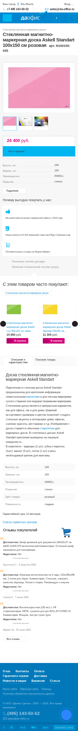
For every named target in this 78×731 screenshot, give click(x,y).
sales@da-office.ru (62, 9)
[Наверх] (4, 727)
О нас (7, 671)
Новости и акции (14, 680)
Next (70, 87)
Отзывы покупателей (20, 530)
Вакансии (38, 680)
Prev (8, 87)
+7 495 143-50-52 (18, 9)
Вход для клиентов (69, 4)
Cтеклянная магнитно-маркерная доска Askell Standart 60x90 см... (57, 326)
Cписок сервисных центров (20, 522)
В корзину (20, 340)
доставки (40, 261)
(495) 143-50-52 (23, 713)
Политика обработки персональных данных (29, 693)
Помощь (46, 688)
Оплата (39, 671)
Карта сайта (10, 688)
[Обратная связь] (11, 727)
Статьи (55, 680)
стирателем (47, 428)
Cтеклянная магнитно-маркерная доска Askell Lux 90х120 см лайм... (20, 326)
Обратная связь (29, 688)
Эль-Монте (26, 4)
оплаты (55, 267)
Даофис (34, 16)
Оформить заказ (64, 727)
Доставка (40, 675)
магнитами (33, 396)
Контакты (22, 671)
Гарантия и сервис (16, 675)
